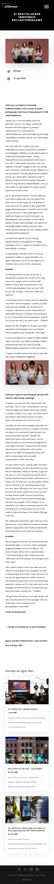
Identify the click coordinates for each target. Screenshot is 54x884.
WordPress (27, 879)
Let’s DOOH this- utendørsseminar (23, 709)
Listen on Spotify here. (15, 611)
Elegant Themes (26, 875)
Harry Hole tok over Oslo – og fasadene (25, 768)
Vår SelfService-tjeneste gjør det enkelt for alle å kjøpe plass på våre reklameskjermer (27, 829)
